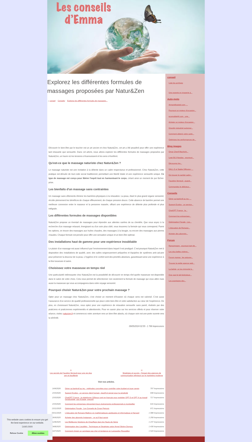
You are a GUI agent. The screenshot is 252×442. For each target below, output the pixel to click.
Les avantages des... (177, 281)
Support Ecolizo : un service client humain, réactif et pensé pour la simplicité (96, 393)
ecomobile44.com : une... (179, 116)
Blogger (106, 439)
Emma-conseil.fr (59, 439)
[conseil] (126, 37)
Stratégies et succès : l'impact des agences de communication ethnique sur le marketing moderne (142, 374)
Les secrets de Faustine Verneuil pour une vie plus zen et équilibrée (71, 374)
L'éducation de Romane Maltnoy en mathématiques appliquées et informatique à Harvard (102, 413)
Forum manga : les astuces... (181, 257)
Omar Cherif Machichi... (178, 152)
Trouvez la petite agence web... (182, 263)
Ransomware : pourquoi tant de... (182, 246)
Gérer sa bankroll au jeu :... (180, 199)
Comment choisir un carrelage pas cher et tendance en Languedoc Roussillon (97, 431)
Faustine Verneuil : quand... (180, 181)
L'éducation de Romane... (179, 228)
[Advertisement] (106, 122)
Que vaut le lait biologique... (180, 275)
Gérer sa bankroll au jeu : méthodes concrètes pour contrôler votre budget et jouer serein (102, 388)
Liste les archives (176, 83)
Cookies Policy (87, 439)
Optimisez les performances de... (182, 140)
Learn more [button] (27, 426)
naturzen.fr (68, 314)
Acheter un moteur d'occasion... (182, 122)
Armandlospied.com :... (178, 105)
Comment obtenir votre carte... (181, 134)
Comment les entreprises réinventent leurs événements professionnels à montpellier (100, 404)
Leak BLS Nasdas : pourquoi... (181, 158)
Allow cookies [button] (38, 433)
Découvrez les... (175, 163)
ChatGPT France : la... (178, 210)
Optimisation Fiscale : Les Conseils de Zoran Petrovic (87, 408)
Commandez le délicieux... (180, 187)
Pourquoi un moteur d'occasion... (182, 110)
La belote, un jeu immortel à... (181, 269)
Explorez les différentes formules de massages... (87, 101)
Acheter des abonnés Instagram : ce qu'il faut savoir (86, 417)
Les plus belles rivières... (179, 252)
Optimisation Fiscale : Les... (180, 222)
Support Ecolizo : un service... (181, 204)
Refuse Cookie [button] (16, 433)
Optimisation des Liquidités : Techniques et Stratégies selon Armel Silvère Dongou (99, 426)
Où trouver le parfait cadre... (180, 175)
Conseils (61, 101)
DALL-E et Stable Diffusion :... (181, 169)
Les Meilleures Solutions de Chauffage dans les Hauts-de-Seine (91, 422)
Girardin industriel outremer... (181, 128)
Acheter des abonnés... (178, 234)
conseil (52, 101)
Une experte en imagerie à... (180, 93)
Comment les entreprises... (180, 216)
